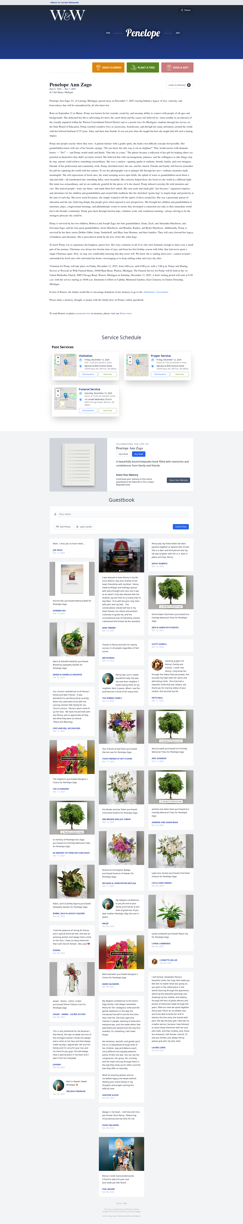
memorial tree (83, 313)
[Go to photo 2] (121, 570)
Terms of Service (129, 1211)
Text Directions (88, 374)
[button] (65, 362)
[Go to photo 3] (123, 570)
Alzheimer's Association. (156, 292)
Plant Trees (107, 374)
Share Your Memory (178, 480)
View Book (123, 454)
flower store (126, 313)
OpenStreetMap (124, 1216)
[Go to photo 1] (120, 570)
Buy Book (138, 454)
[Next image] (141, 555)
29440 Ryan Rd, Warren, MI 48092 (100, 368)
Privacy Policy (113, 1211)
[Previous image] (101, 555)
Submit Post (180, 526)
